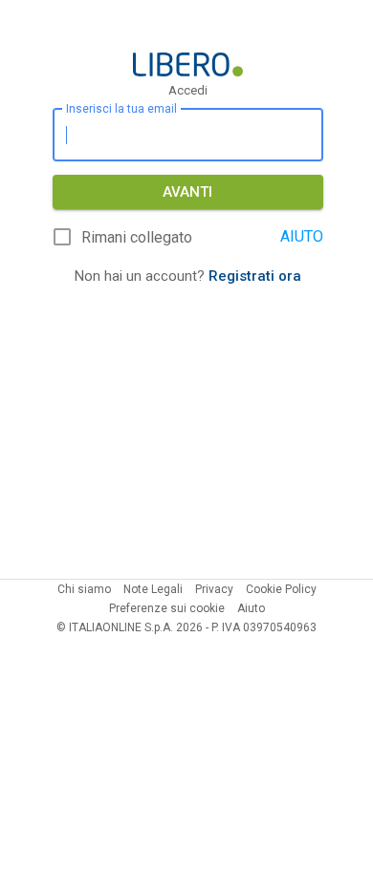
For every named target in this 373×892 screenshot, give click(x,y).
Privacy (214, 589)
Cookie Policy (281, 589)
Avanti (187, 192)
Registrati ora (254, 276)
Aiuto (251, 608)
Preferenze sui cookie (167, 608)
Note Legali (153, 589)
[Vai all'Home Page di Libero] (188, 64)
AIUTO (301, 236)
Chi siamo (84, 589)
